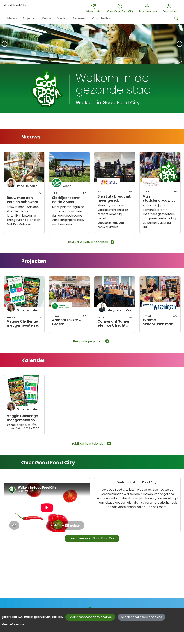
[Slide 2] (92, 59)
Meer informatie (12, 624)
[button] (12, 18)
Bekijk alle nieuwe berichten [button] (88, 242)
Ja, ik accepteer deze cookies (90, 617)
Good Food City (15, 5)
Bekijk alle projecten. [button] (88, 341)
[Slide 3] (98, 59)
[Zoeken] (176, 18)
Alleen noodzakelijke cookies (141, 617)
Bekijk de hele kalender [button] (88, 443)
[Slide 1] (85, 59)
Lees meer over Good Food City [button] (92, 538)
